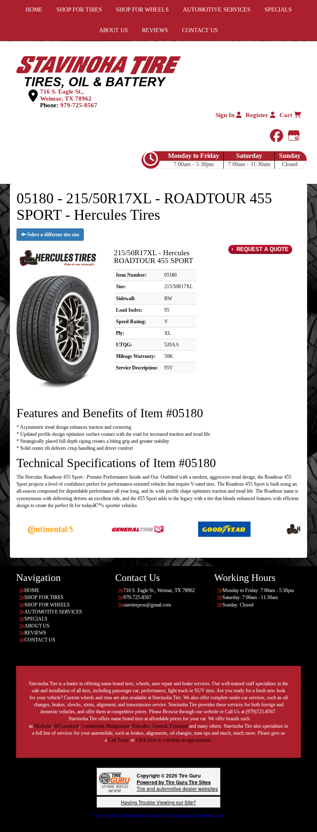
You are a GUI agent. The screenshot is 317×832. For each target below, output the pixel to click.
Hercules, (141, 726)
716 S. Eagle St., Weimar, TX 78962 (66, 95)
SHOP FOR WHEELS (47, 605)
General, (160, 726)
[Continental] (31, 528)
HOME (31, 590)
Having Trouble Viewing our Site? (158, 802)
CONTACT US (200, 30)
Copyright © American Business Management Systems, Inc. (158, 815)
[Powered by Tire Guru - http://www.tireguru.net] (114, 781)
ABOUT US (113, 30)
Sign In (225, 115)
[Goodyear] (204, 528)
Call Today (119, 740)
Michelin (43, 726)
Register (258, 115)
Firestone (179, 726)
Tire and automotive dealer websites (177, 785)
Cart (286, 115)
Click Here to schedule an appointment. (174, 740)
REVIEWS (155, 30)
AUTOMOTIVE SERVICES (53, 612)
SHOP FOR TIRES (44, 597)
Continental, (93, 726)
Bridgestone (118, 726)
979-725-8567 (78, 105)
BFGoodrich (66, 726)
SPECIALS (35, 619)
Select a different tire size (52, 234)
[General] (118, 528)
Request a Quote (262, 249)
